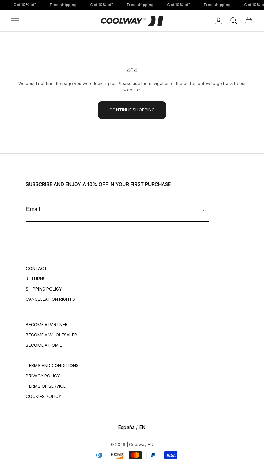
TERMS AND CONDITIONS (52, 365)
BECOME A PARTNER (47, 324)
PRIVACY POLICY (43, 375)
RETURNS (36, 278)
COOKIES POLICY (43, 396)
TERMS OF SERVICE (46, 386)
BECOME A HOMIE (44, 345)
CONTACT (36, 268)
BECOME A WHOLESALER (51, 335)
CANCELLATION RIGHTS (50, 299)
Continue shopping (132, 110)
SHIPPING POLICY (44, 289)
